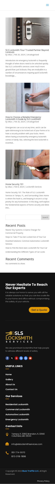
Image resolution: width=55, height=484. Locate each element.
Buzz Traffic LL (29, 471)
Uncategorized (33, 54)
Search (45, 217)
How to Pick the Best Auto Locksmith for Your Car (26, 248)
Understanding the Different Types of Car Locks (25, 252)
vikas (10, 54)
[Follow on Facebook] (7, 358)
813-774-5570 (18, 452)
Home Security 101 (14, 184)
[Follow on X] (12, 358)
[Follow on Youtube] (30, 358)
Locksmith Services (34, 187)
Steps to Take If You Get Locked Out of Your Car (26, 237)
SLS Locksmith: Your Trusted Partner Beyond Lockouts (27, 51)
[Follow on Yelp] (16, 358)
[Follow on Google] (21, 358)
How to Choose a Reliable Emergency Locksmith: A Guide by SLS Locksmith (23, 118)
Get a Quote (39, 310)
